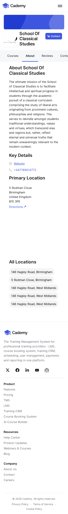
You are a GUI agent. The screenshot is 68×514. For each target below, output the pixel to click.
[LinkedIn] (27, 370)
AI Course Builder (15, 422)
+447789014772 (25, 170)
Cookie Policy (34, 508)
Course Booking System (20, 416)
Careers (9, 480)
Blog (7, 454)
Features (9, 389)
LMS (7, 405)
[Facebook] (17, 370)
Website (19, 163)
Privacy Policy (20, 504)
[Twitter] (8, 370)
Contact (55, 36)
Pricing (8, 395)
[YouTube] (37, 370)
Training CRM (13, 411)
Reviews (47, 56)
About (30, 56)
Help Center (12, 437)
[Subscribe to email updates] (47, 370)
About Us (10, 469)
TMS (7, 400)
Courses (12, 56)
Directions (16, 207)
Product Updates (15, 443)
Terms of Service (43, 504)
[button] (60, 6)
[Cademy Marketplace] (14, 8)
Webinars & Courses (17, 448)
